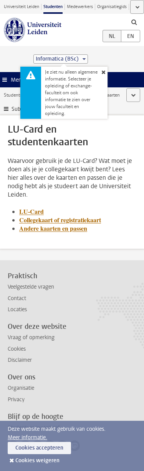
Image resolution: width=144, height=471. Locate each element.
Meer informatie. (27, 437)
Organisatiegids (112, 7)
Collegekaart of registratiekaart (60, 219)
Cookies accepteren (39, 447)
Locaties (17, 309)
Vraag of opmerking (31, 337)
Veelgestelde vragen (31, 286)
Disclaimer (20, 360)
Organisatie (21, 388)
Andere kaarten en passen (53, 228)
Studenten (53, 7)
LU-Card (31, 211)
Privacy (16, 399)
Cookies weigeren (37, 460)
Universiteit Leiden (21, 7)
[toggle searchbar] (134, 22)
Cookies (17, 349)
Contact (17, 298)
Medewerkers (80, 7)
